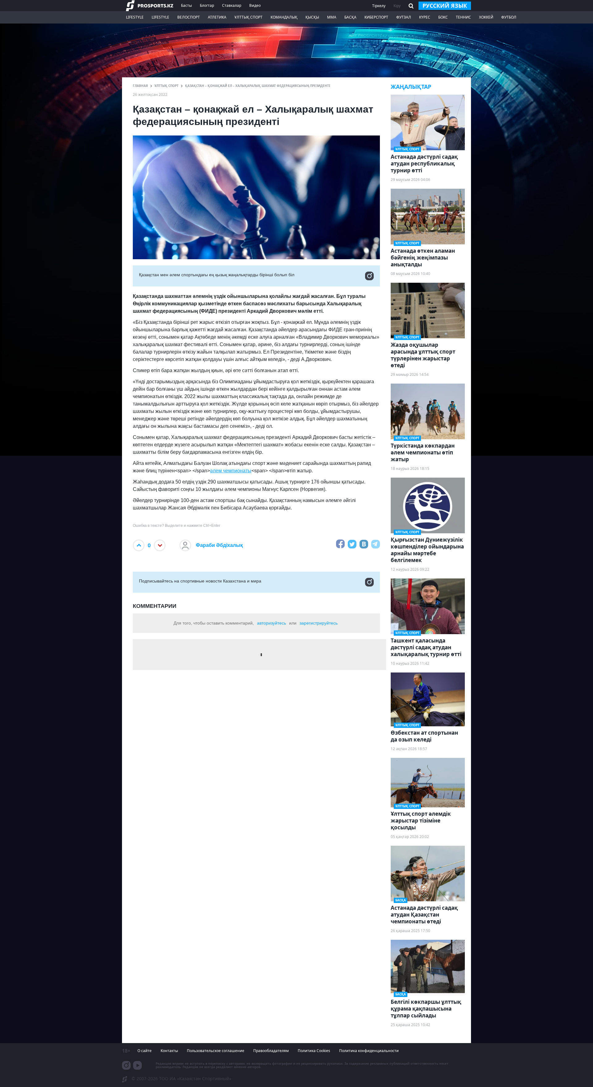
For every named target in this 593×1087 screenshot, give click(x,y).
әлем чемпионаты (230, 470)
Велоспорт (188, 17)
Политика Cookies (314, 1050)
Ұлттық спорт (248, 17)
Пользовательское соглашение (215, 1050)
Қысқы (312, 17)
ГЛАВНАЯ (140, 86)
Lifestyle (135, 17)
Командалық (284, 17)
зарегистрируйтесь (319, 623)
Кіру (397, 5)
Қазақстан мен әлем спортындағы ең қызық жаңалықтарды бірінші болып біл (216, 274)
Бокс (443, 17)
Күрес (424, 17)
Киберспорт (376, 17)
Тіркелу (378, 5)
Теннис (463, 17)
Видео (255, 5)
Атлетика (217, 17)
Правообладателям (271, 1050)
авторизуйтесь (271, 623)
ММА (331, 17)
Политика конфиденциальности (369, 1050)
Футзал (403, 17)
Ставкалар (231, 5)
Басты (186, 5)
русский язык (445, 5)
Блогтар (207, 5)
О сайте (144, 1050)
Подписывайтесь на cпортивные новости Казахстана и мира (200, 580)
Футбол (508, 17)
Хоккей (486, 17)
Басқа (350, 17)
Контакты (169, 1050)
